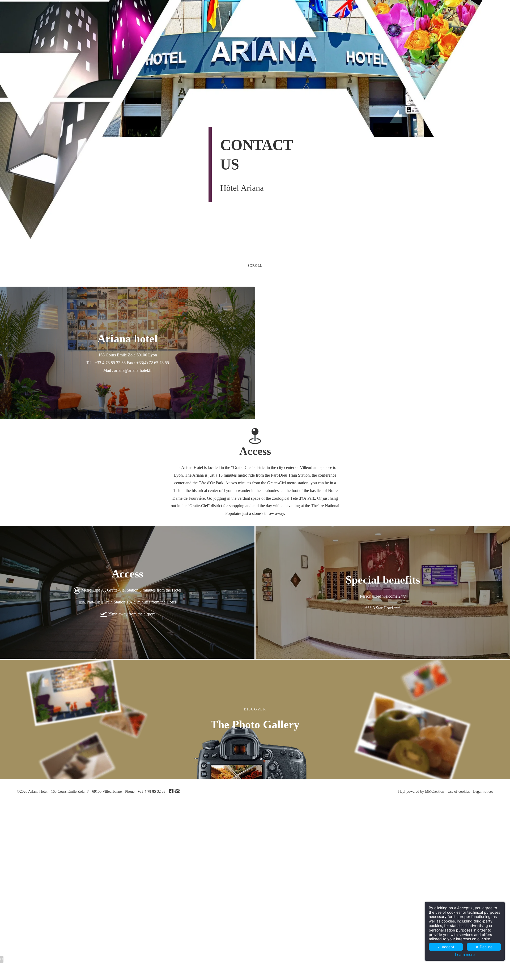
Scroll (255, 266)
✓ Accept (445, 947)
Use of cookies (459, 791)
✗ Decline (483, 947)
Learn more (465, 954)
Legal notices (483, 791)
